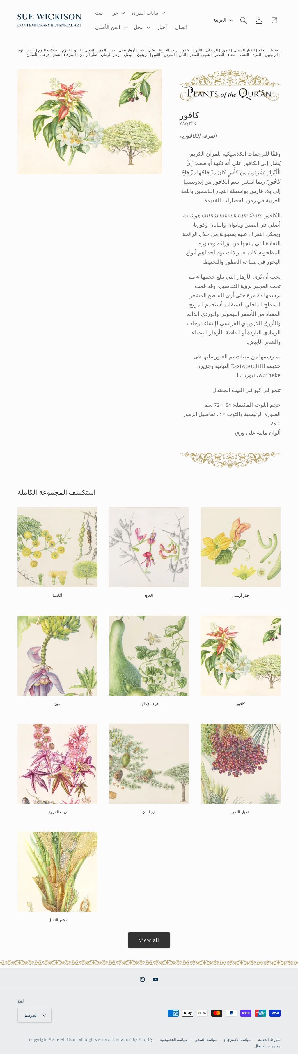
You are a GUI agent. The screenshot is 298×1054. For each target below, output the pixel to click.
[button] (117, 13)
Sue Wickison (64, 1039)
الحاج (149, 595)
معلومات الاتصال (267, 1046)
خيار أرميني (241, 595)
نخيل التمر (240, 811)
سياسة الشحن (205, 1039)
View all (149, 940)
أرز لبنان (149, 811)
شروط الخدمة (269, 1039)
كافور (240, 703)
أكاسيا (57, 595)
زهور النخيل (57, 919)
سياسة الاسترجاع (237, 1039)
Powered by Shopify (134, 1039)
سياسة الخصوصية (174, 1039)
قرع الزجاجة (149, 703)
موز (57, 703)
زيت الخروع (57, 811)
